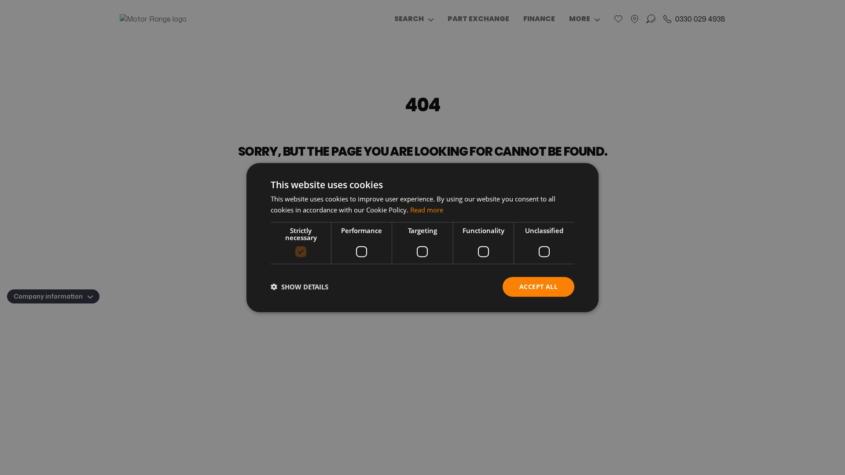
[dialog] (422, 237)
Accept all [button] (538, 286)
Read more (426, 209)
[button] (299, 287)
